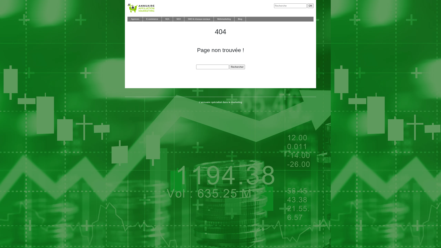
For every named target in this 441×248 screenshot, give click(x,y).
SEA (167, 19)
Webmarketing (224, 19)
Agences (135, 19)
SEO (178, 19)
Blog (240, 19)
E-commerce (152, 19)
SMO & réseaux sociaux (199, 19)
